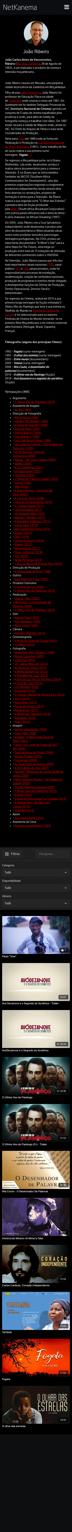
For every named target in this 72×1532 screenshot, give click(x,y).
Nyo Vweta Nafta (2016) (29, 818)
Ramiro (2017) (23, 544)
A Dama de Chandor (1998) (31, 425)
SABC (14, 209)
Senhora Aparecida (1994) (31, 729)
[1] (30, 155)
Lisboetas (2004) (25, 660)
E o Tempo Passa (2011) (29, 506)
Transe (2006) (23, 483)
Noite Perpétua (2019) (28, 560)
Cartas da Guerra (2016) (29, 540)
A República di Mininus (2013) (33, 521)
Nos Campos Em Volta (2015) (32, 529)
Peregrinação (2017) (27, 548)
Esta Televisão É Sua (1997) (32, 579)
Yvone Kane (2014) (26, 525)
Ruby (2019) (22, 722)
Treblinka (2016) (24, 810)
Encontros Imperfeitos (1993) (33, 826)
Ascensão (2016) (25, 691)
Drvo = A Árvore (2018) (29, 552)
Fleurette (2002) (25, 475)
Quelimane (15, 101)
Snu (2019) (21, 556)
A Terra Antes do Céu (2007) (32, 768)
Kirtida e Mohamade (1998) (31, 421)
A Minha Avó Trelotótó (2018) (33, 714)
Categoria (8, 865)
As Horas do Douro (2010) (31, 668)
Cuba (21, 139)
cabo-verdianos (31, 92)
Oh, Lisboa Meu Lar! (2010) (31, 664)
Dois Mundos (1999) (27, 436)
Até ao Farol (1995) (27, 417)
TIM (25, 269)
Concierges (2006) (26, 760)
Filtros (15, 854)
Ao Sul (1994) (23, 410)
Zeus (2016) (22, 698)
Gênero (6, 896)
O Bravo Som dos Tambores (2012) (36, 791)
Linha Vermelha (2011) (28, 510)
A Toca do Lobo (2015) (29, 683)
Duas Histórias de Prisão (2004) (34, 752)
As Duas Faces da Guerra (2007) (34, 764)
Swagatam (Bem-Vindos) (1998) (35, 652)
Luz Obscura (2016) (27, 687)
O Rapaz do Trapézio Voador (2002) (36, 479)
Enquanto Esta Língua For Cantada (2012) (40, 799)
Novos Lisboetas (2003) (29, 656)
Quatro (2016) (23, 533)
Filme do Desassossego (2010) (34, 502)
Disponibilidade (11, 881)
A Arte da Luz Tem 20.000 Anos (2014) (38, 679)
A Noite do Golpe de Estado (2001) (36, 641)
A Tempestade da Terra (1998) (33, 571)
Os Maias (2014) (25, 645)
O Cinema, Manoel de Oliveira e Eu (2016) (40, 695)
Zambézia (34, 64)
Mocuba (21, 64)
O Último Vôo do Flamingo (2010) (35, 402)
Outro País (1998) (25, 733)
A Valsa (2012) (23, 795)
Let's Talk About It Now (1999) (33, 440)
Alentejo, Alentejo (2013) (30, 517)
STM (18, 269)
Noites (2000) (23, 463)
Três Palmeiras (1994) (28, 621)
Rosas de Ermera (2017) (30, 706)
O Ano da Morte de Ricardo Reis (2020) (39, 564)
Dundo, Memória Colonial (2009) (35, 787)
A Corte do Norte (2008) (29, 498)
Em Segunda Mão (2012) (30, 514)
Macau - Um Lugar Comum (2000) (35, 460)
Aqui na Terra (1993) (27, 618)
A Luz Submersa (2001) (29, 467)
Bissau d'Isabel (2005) (28, 756)
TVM (50, 264)
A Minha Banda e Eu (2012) (31, 671)
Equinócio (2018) (25, 718)
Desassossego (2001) (28, 471)
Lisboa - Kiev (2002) (27, 598)
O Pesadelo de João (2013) (31, 675)
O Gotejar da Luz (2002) (29, 587)
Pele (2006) (22, 487)
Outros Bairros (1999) (28, 433)
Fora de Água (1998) (27, 429)
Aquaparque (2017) (27, 710)
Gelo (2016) (22, 537)
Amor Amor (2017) (26, 702)
